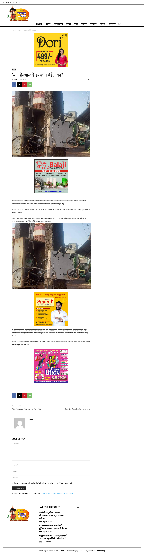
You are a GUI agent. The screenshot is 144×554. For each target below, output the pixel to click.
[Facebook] (14, 84)
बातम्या (19, 30)
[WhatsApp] (29, 84)
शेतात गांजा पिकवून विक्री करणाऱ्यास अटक (77, 409)
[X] (19, 84)
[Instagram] (11, 527)
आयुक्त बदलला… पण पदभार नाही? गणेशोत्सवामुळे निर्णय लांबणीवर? (54, 537)
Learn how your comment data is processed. (57, 493)
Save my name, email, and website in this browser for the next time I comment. (43, 483)
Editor (16, 79)
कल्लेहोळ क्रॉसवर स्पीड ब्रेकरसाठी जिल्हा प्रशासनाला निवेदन (51, 515)
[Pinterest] (24, 84)
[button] (119, 23)
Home (14, 30)
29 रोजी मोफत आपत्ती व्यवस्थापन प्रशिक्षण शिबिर (26, 409)
